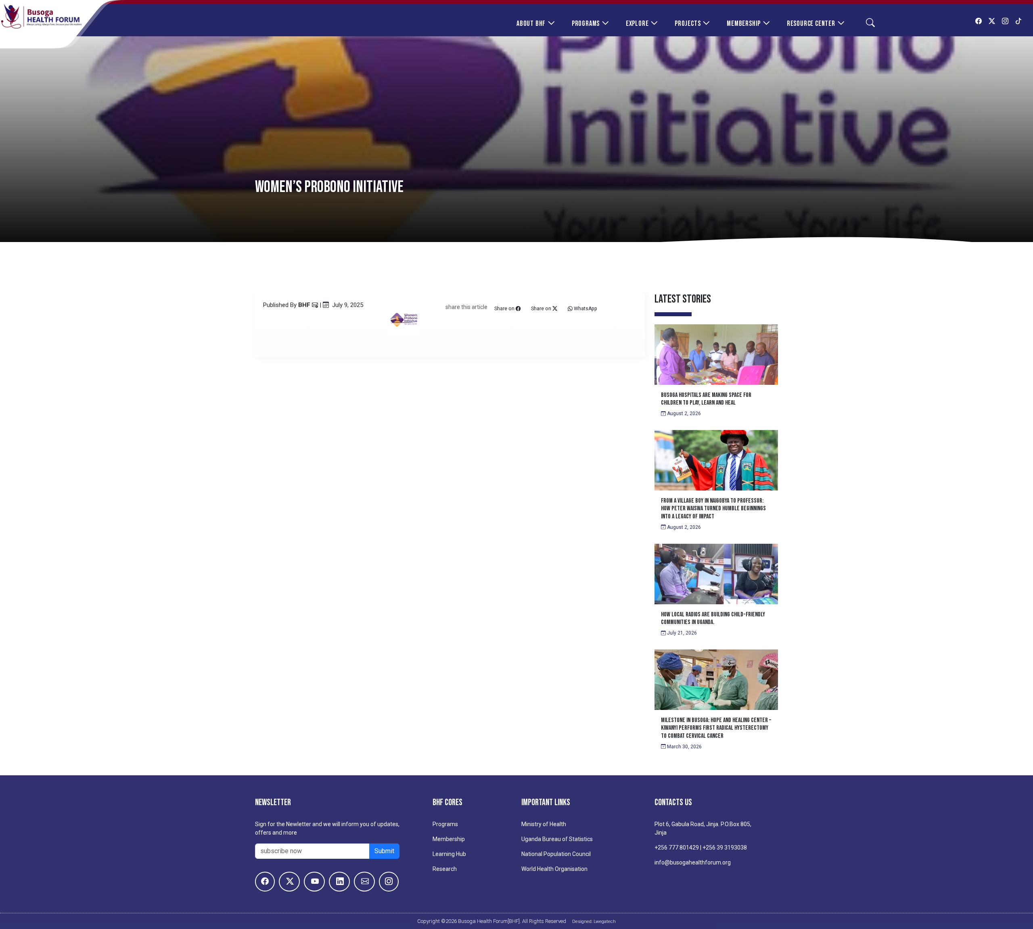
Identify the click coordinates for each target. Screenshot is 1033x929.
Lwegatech (605, 921)
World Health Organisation (554, 869)
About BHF (531, 23)
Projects (688, 23)
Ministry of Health (543, 824)
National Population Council (556, 854)
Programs (586, 23)
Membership (744, 23)
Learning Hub (449, 854)
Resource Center (811, 23)
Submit (384, 851)
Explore (637, 23)
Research (445, 869)
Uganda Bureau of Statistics (557, 839)
